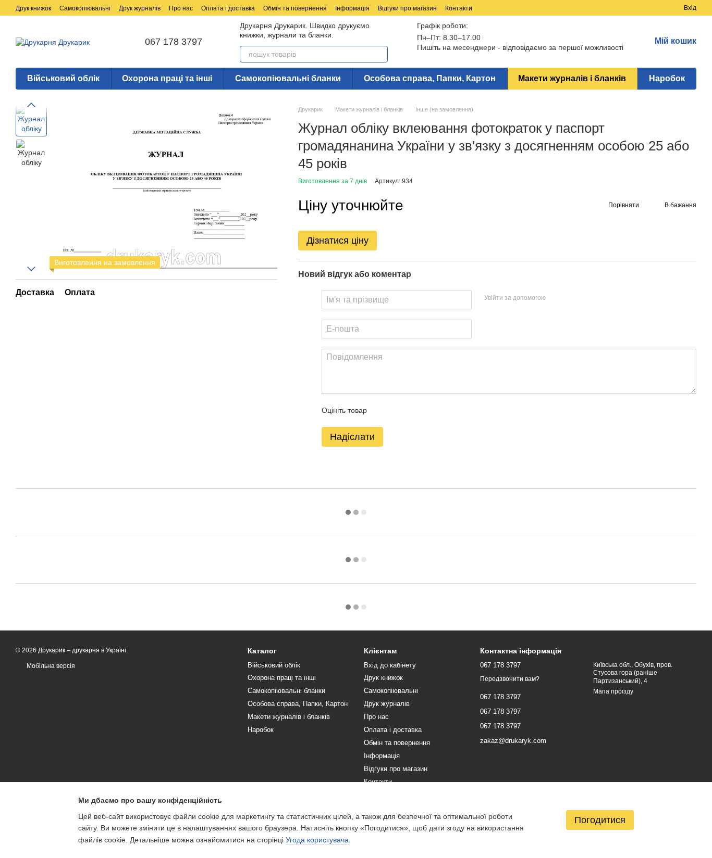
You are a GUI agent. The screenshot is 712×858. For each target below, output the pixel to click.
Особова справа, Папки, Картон (430, 78)
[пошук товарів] (379, 54)
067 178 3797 (173, 41)
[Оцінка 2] (400, 410)
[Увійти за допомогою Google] (574, 298)
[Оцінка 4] (434, 410)
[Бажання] (657, 8)
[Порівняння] (638, 8)
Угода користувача (317, 840)
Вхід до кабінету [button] (390, 665)
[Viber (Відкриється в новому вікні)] (596, 8)
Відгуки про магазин (407, 8)
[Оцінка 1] (384, 410)
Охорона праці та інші (167, 78)
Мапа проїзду (613, 691)
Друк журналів (140, 8)
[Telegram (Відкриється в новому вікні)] (584, 8)
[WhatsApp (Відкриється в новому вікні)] (609, 8)
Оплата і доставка (228, 8)
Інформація (352, 8)
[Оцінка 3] (417, 410)
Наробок (667, 78)
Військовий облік (63, 78)
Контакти (458, 8)
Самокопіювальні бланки (288, 78)
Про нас (181, 8)
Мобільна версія (50, 666)
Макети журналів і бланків (572, 78)
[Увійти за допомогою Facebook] (557, 298)
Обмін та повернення (295, 8)
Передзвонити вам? (509, 679)
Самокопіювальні (85, 8)
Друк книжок (33, 8)
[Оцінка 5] (451, 410)
